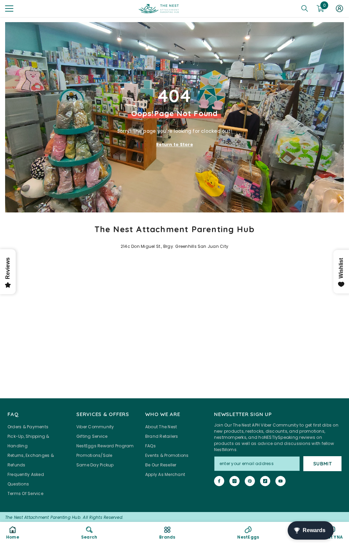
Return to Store (174, 144)
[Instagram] (234, 481)
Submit (322, 464)
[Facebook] (219, 481)
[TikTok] (265, 481)
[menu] (9, 8)
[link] (89, 532)
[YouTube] (280, 481)
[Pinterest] (250, 481)
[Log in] (339, 8)
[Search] (305, 8)
